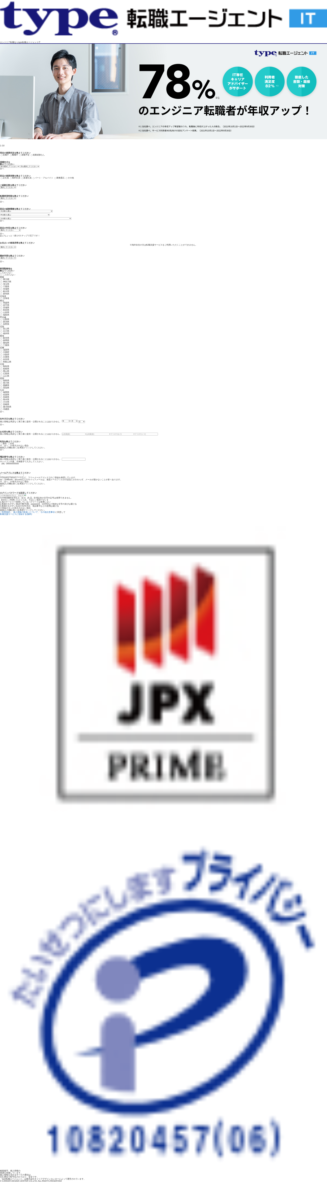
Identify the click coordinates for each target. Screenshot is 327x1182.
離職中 (15, 155)
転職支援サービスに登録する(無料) (16, 514)
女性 (12, 443)
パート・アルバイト (44, 178)
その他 (71, 178)
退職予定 (25, 155)
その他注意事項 (47, 512)
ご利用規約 (5, 512)
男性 (5, 443)
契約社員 (16, 178)
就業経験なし (39, 155)
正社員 (6, 178)
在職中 (6, 155)
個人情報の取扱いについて (25, 512)
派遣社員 (27, 178)
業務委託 (60, 178)
